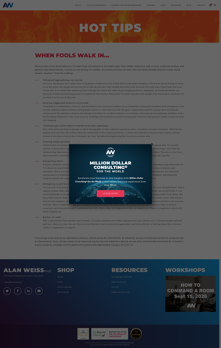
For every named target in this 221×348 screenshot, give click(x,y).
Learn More (110, 193)
